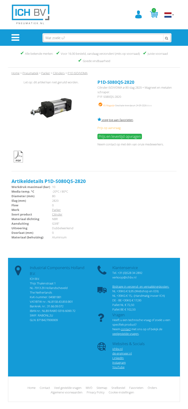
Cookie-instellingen (121, 392)
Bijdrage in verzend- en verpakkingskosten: (140, 286)
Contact (45, 388)
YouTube (118, 367)
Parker (56, 210)
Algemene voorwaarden (67, 392)
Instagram (119, 362)
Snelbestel (118, 388)
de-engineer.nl (122, 353)
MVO (89, 388)
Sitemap (102, 388)
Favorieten (136, 388)
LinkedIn (118, 358)
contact (111, 144)
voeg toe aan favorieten (117, 120)
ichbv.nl (117, 349)
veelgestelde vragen (125, 334)
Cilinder (57, 214)
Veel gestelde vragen (68, 388)
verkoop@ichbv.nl (124, 277)
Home (15, 73)
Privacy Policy (96, 392)
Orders (152, 388)
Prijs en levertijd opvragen (120, 136)
